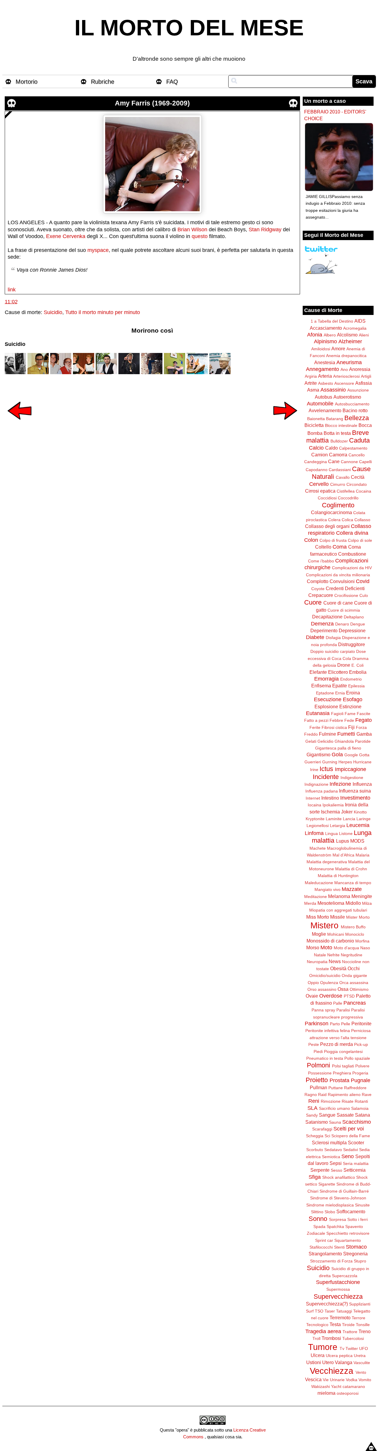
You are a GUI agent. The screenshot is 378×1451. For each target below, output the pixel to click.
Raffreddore (355, 1087)
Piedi (318, 1051)
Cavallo (343, 477)
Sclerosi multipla (329, 1142)
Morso (312, 947)
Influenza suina (355, 790)
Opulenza (329, 982)
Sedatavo (333, 1149)
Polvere (362, 1066)
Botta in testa (337, 433)
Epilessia (356, 686)
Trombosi (331, 1338)
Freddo (311, 734)
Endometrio (351, 679)
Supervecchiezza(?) (327, 1303)
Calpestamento (353, 448)
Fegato (363, 720)
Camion (319, 454)
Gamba (364, 734)
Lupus (342, 840)
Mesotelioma (330, 903)
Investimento (355, 798)
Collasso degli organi (327, 526)
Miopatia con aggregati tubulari (338, 910)
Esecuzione (327, 699)
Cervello (319, 484)
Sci (327, 1135)
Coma (340, 547)
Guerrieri (312, 762)
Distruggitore (351, 644)
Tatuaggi (344, 1311)
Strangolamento (325, 1253)
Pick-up (361, 1044)
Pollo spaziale (357, 1058)
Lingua (331, 833)
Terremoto (340, 1317)
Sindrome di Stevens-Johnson (338, 1198)
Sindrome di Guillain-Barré (344, 1191)
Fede (349, 720)
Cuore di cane (338, 602)
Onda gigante (354, 975)
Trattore (350, 1331)
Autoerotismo (347, 397)
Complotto (317, 581)
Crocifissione (346, 595)
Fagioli (337, 713)
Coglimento (338, 505)
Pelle (345, 1023)
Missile (337, 917)
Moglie (319, 934)
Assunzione (358, 390)
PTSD (349, 996)
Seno (347, 1156)
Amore (338, 348)
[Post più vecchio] (285, 424)
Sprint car (324, 1240)
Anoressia (359, 369)
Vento (361, 1372)
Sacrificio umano (334, 1108)
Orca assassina (353, 982)
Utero (328, 1362)
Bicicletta (314, 425)
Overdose (330, 996)
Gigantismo (318, 754)
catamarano (354, 1386)
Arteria (325, 376)
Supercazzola (344, 1275)
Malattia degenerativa (327, 861)
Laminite (334, 818)
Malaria (362, 855)
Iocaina (314, 805)
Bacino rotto (355, 410)
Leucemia (357, 825)
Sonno (318, 1218)
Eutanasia (318, 713)
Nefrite (333, 955)
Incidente (326, 776)
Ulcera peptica (339, 1355)
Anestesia (324, 362)
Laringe (363, 818)
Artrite (310, 383)
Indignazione (316, 784)
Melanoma (339, 896)
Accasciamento (326, 328)
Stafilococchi (321, 1247)
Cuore (313, 602)
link (12, 290)
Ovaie (312, 995)
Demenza (322, 624)
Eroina (353, 692)
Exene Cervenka (65, 236)
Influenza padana (321, 791)
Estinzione (350, 706)
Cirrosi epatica (320, 490)
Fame (350, 713)
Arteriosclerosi (346, 376)
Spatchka (335, 1226)
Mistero (324, 925)
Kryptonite (315, 818)
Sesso (336, 1170)
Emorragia (326, 679)
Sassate (345, 1114)
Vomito (365, 1379)
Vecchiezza (331, 1371)
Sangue (327, 1114)
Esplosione (326, 706)
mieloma (326, 1393)
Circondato (356, 484)
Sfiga (315, 1177)
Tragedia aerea (323, 1331)
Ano (344, 369)
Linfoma (314, 833)
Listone (346, 833)
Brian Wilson (192, 229)
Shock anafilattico (338, 1177)
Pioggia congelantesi (343, 1051)
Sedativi (350, 1149)
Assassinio (333, 390)
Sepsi (336, 1163)
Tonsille (363, 1324)
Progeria (360, 1073)
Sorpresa (337, 1219)
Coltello (323, 546)
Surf (310, 1311)
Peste (313, 1044)
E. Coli (357, 665)
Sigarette (326, 1184)
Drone (343, 665)
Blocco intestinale (341, 425)
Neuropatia (317, 961)
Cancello (356, 455)
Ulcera (318, 1355)
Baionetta (316, 418)
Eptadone (325, 693)
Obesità (338, 968)
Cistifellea (346, 491)
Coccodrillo (348, 498)
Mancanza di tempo (352, 882)
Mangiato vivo (327, 889)
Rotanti (361, 1101)
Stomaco (356, 1247)
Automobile (320, 404)
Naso (365, 947)
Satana (362, 1114)
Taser (330, 1311)
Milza (367, 903)
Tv (342, 1348)
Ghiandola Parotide (353, 741)
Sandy (312, 1115)
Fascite (363, 713)
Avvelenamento (325, 410)
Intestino (330, 797)
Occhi (354, 968)
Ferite (314, 727)
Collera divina (352, 533)
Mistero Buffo (353, 927)
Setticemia (354, 1170)
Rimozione (330, 1101)
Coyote (318, 588)
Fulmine (327, 734)
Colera (334, 519)
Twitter (352, 1348)
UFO (363, 1348)
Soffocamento (350, 1211)
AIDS (360, 320)
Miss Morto (317, 917)
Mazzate (352, 889)
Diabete (315, 637)
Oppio (313, 982)
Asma (313, 389)
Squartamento (347, 1240)
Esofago (352, 699)
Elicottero (338, 672)
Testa (335, 1324)
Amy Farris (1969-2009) (152, 103)
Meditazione (315, 896)
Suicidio (53, 312)
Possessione (320, 1073)
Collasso (362, 519)
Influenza (362, 784)
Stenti (339, 1247)
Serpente (320, 1170)
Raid (322, 1094)
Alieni (364, 335)
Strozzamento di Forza (331, 1261)
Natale (320, 955)
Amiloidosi (320, 348)
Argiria (311, 376)
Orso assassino (321, 989)
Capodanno (317, 469)
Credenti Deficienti (345, 588)
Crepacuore (320, 595)
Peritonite (361, 1023)
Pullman (318, 1087)
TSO (319, 1311)
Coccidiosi (327, 498)
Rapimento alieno (344, 1094)
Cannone (349, 461)
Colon (311, 540)
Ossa (343, 989)
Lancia (349, 818)
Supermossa (338, 1289)
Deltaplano (354, 617)
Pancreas (354, 1003)
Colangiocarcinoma (331, 512)
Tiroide (348, 1324)
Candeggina (315, 461)
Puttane (335, 1087)
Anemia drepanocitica (346, 355)
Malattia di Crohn (351, 868)
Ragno (310, 1094)
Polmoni (318, 1065)
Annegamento (322, 369)
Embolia (357, 672)
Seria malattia (356, 1163)
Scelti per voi (348, 1129)
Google (351, 754)
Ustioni (313, 1362)
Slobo (330, 1211)
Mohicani (335, 934)
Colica (347, 519)
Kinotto (360, 812)
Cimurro (337, 484)
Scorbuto (314, 1149)
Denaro (342, 624)
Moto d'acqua (346, 947)
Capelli (365, 461)
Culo (363, 595)
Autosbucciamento (352, 404)
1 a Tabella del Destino (332, 321)
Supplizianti (359, 1304)
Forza (361, 727)
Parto (335, 1023)
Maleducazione (319, 882)
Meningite (361, 896)
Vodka (351, 1379)
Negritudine (351, 955)
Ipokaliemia (333, 805)
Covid (362, 581)
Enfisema (321, 685)
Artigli (366, 376)
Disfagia (333, 637)
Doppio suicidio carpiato (332, 651)
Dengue (357, 624)
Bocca (365, 425)
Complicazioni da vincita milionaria (338, 574)
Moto (326, 947)
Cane (334, 461)
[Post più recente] (19, 424)
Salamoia (360, 1108)
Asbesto (325, 383)
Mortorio (27, 81)
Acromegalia (354, 328)
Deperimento (324, 630)
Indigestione (351, 777)
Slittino (317, 1211)
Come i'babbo (321, 561)
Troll (316, 1338)
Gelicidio (325, 741)
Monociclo (354, 934)
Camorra (338, 454)
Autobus (323, 397)
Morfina (362, 941)
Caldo (331, 447)
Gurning (329, 762)
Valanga (343, 1362)
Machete (317, 848)
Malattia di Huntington (338, 875)
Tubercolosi (353, 1338)
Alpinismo (325, 341)
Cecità (357, 477)
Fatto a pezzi (316, 720)
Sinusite (362, 1205)
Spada (319, 1226)
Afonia (314, 335)
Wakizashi (320, 1386)
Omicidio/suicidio (324, 975)
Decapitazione (327, 616)
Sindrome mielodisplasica (330, 1205)
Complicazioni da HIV (352, 567)
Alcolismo (347, 334)
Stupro (360, 1261)
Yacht (336, 1386)
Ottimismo (359, 989)
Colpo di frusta (333, 540)
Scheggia (314, 1135)
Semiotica (331, 1156)
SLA (312, 1108)
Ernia (340, 693)
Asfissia (363, 383)
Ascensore (344, 383)
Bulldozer (339, 441)
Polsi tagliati (343, 1066)
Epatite (339, 685)
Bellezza (356, 418)
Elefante (318, 672)
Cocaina (363, 491)
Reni (313, 1101)
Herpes (345, 762)
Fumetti (346, 734)
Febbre (336, 720)
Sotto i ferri (357, 1219)
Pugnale (360, 1080)
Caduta (359, 440)
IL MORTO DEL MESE (189, 27)
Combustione (352, 554)
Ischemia (330, 811)
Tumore (322, 1347)
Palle (337, 1003)
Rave (367, 1094)
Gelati (310, 741)
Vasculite (361, 1362)
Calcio (316, 448)
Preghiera (342, 1073)
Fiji (351, 727)
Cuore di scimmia (344, 610)
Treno (365, 1331)
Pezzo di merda (336, 1044)
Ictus (326, 768)
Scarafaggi (322, 1129)
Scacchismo (356, 1122)
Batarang (334, 418)
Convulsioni (342, 581)
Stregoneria (355, 1253)
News (335, 961)
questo (200, 236)
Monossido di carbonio (330, 940)
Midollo (353, 903)
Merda (310, 903)
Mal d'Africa (343, 855)
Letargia (337, 825)
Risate (347, 1101)
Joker (347, 811)
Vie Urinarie (334, 1379)
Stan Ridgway (265, 229)
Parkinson (316, 1023)
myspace (98, 250)
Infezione (340, 784)
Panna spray (323, 1010)
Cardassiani (340, 469)
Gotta (364, 754)
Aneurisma (349, 362)
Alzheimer (350, 341)
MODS (357, 840)
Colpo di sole (360, 540)
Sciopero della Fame (350, 1135)
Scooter (356, 1142)
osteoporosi (348, 1393)
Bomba (314, 433)
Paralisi (343, 1010)
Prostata (339, 1080)
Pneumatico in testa (324, 1058)
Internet (313, 798)
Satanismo (316, 1122)
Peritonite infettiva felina (327, 1030)
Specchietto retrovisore (347, 1233)
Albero (330, 335)
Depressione (352, 630)
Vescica (313, 1379)
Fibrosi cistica (334, 727)
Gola (337, 754)
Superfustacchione (338, 1282)
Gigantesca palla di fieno (338, 748)
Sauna (335, 1122)
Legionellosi (318, 825)
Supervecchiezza (338, 1296)
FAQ (172, 81)
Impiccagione (350, 769)
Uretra (360, 1355)
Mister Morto (358, 917)
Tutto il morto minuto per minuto (102, 312)
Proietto (317, 1080)
